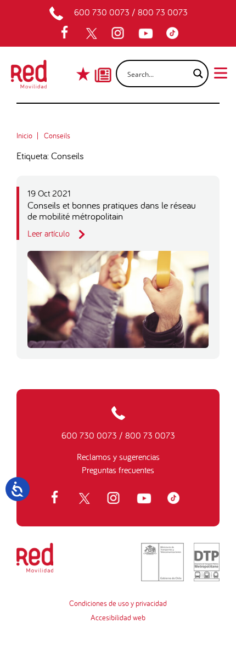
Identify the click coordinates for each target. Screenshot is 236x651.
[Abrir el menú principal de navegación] (220, 71)
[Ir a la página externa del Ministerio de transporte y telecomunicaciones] (162, 562)
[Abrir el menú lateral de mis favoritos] (84, 73)
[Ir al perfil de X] (93, 33)
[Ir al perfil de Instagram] (119, 33)
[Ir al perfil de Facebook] (68, 33)
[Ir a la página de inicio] (29, 77)
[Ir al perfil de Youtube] (147, 33)
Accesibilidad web (118, 617)
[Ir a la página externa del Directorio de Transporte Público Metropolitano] (207, 562)
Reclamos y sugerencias (118, 456)
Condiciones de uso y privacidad (118, 603)
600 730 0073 (102, 12)
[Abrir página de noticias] (103, 65)
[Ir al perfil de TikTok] (175, 33)
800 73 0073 (163, 12)
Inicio (24, 136)
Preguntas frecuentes (118, 469)
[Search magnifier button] (194, 73)
